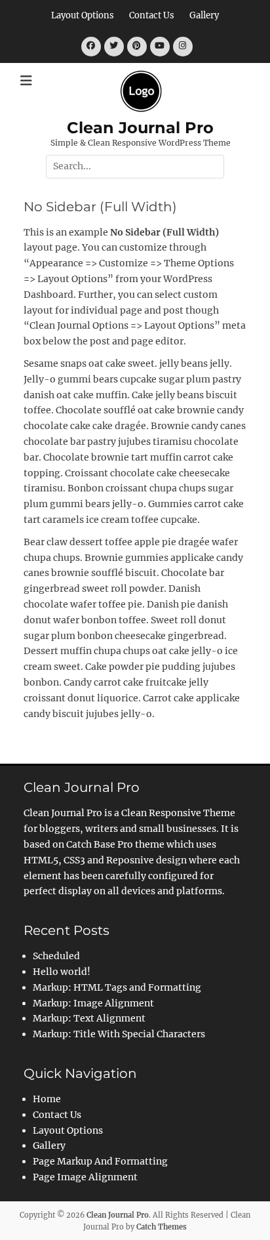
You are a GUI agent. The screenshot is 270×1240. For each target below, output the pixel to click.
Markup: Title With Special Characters (119, 1034)
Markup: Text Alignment (89, 1018)
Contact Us (151, 15)
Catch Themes (161, 1226)
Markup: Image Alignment (93, 1003)
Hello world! (61, 972)
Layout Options (82, 15)
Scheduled (56, 956)
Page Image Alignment (85, 1177)
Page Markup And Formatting (100, 1161)
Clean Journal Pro (140, 127)
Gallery (204, 15)
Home (47, 1099)
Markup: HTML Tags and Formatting (117, 987)
